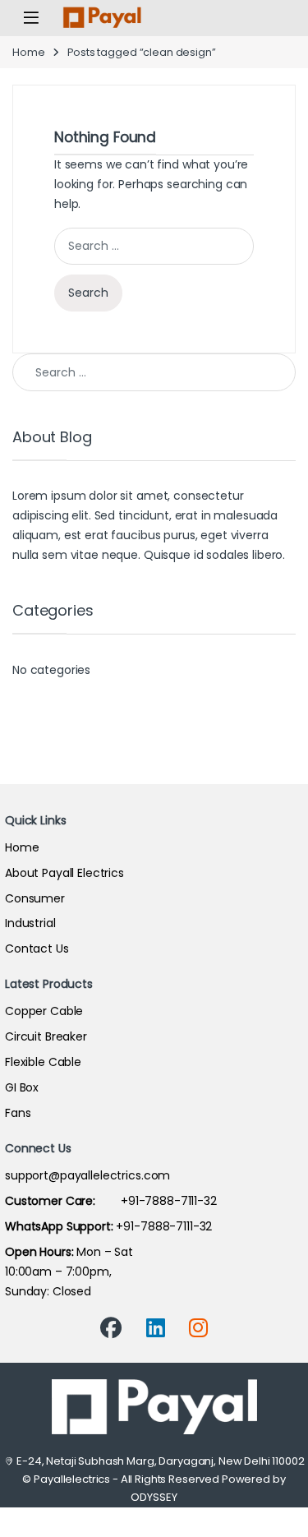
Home (28, 52)
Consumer (35, 898)
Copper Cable (44, 1011)
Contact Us (37, 948)
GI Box (22, 1087)
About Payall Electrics (64, 873)
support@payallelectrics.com (87, 1175)
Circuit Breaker (46, 1036)
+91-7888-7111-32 (111, 1201)
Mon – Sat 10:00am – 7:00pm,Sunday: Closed (69, 1271)
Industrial (30, 923)
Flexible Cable (43, 1062)
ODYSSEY (154, 1497)
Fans (17, 1113)
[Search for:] (154, 246)
